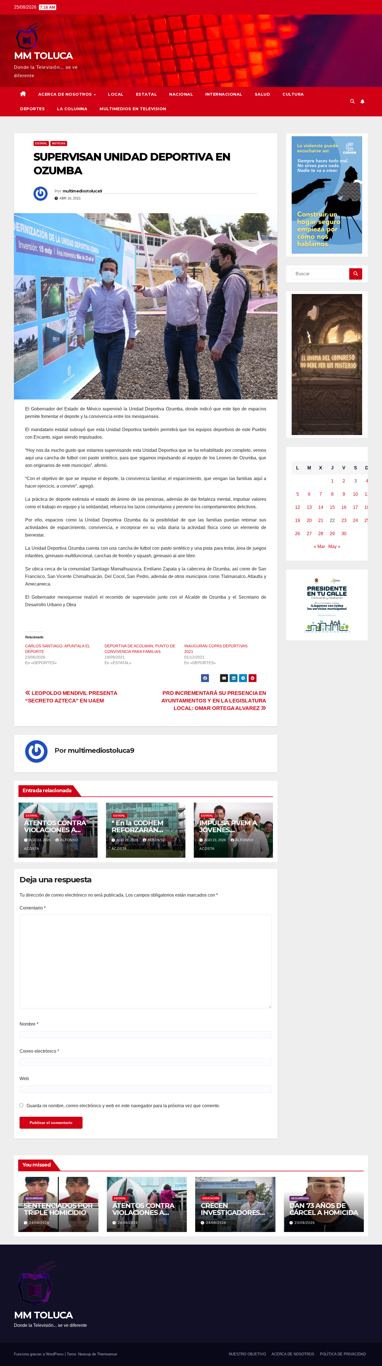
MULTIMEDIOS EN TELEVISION (133, 108)
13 (309, 507)
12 (297, 507)
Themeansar (107, 1354)
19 (297, 520)
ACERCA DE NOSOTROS (65, 94)
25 (366, 520)
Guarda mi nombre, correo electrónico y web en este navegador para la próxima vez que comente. (123, 1105)
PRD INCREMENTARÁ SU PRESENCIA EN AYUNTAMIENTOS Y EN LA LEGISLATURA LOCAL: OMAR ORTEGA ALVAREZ (213, 700)
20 (309, 520)
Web (24, 1078)
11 (367, 494)
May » (334, 546)
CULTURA (293, 94)
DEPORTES (32, 108)
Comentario (33, 908)
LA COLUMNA (72, 108)
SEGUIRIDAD (34, 1198)
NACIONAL (181, 94)
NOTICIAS (58, 143)
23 (343, 520)
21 (320, 520)
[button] (352, 101)
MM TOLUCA (43, 56)
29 (332, 533)
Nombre (29, 1024)
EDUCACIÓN (210, 1198)
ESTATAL (146, 94)
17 (355, 507)
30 (343, 533)
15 (332, 507)
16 (343, 507)
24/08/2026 (39, 1223)
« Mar (319, 546)
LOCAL (116, 94)
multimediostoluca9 (82, 191)
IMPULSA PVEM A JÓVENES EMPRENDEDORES (230, 830)
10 (355, 494)
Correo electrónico (39, 1051)
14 (320, 507)
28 (320, 533)
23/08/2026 (305, 1223)
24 (355, 520)
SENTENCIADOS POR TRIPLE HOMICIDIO (58, 1209)
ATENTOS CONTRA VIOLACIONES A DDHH (55, 830)
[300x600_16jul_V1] (327, 364)
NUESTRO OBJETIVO (247, 1354)
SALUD (262, 94)
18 (366, 507)
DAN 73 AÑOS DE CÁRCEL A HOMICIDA (323, 1209)
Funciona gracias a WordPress (39, 1354)
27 (309, 533)
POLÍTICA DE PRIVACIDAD (343, 1354)
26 (297, 533)
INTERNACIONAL (223, 94)
